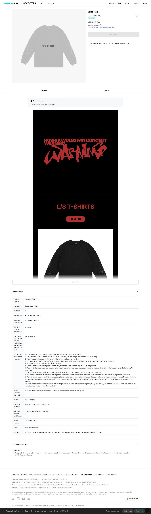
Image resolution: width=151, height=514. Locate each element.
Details (44, 90)
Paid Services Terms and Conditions (42, 474)
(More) (65, 511)
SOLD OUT (113, 35)
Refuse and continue (112, 511)
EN (41, 3)
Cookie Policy (99, 474)
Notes (107, 90)
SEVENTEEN (93, 12)
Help (145, 3)
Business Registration (48, 485)
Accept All (139, 511)
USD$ (50, 3)
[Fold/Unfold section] (75, 292)
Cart (119, 3)
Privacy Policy (86, 474)
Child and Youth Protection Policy (68, 474)
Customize (128, 511)
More (74, 282)
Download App (133, 498)
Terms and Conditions (19, 474)
